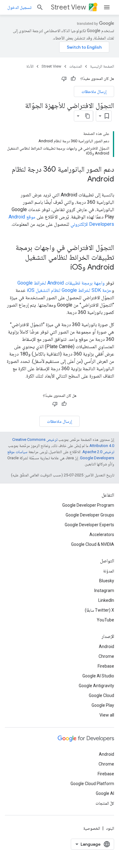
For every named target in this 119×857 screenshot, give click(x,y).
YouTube (105, 619)
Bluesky (106, 580)
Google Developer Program (88, 505)
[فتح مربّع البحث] (40, 7)
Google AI (105, 793)
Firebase (106, 666)
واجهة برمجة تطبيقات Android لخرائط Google (61, 283)
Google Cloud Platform (92, 783)
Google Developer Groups (90, 514)
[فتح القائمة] (107, 7)
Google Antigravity (96, 685)
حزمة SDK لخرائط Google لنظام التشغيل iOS (69, 290)
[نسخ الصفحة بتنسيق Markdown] (87, 116)
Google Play (103, 705)
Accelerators (101, 534)
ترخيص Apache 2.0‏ (98, 451)
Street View (68, 7)
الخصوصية (91, 828)
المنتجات (75, 66)
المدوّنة (108, 570)
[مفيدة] (73, 78)
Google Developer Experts (89, 524)
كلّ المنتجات (105, 803)
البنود (110, 828)
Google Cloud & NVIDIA (92, 544)
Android (106, 646)
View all (106, 715)
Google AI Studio (98, 675)
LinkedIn (106, 600)
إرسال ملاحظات (93, 91)
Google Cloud (101, 695)
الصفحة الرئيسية (102, 66)
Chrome (106, 656)
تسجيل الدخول (19, 7)
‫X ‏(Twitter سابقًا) (99, 610)
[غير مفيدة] (64, 78)
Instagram (104, 590)
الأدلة (30, 66)
